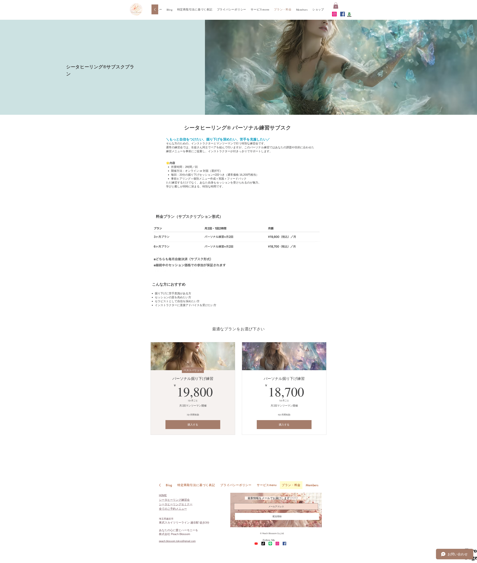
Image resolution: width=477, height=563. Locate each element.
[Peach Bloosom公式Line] (270, 543)
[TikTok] (263, 543)
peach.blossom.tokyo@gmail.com (177, 541)
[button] (335, 5)
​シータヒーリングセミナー (175, 504)
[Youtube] (256, 543)
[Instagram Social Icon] (334, 14)
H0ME (163, 495)
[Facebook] (342, 14)
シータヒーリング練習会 (174, 499)
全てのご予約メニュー (173, 508)
